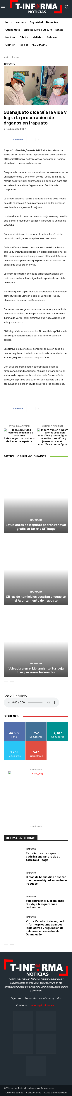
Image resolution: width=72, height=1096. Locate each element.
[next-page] (12, 684)
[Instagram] (46, 1021)
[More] (47, 139)
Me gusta (14, 723)
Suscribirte (36, 742)
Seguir (36, 723)
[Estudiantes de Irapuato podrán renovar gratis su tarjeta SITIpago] (36, 497)
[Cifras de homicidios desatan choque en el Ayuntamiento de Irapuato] (36, 569)
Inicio (6, 57)
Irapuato (16, 57)
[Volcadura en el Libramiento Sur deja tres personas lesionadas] (36, 641)
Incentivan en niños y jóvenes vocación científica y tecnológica (52, 441)
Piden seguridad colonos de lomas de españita (19, 440)
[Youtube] (36, 1066)
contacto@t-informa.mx (42, 1005)
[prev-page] (6, 684)
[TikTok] (23, 1044)
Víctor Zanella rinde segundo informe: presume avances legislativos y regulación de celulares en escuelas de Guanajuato (45, 928)
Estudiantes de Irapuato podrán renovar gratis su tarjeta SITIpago (36, 526)
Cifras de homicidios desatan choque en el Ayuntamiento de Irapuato (36, 598)
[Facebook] (23, 1021)
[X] (46, 1044)
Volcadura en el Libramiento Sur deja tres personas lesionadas (36, 670)
